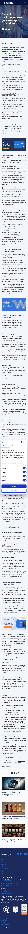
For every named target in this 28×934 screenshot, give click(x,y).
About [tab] (23, 445)
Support (3, 871)
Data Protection (5, 924)
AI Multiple (6, 662)
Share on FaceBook (3, 30)
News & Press (4, 868)
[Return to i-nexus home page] (8, 2)
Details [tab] (14, 445)
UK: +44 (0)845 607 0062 (7, 890)
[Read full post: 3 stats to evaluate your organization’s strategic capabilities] (14, 783)
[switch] (25, 472)
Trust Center (4, 926)
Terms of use (4, 920)
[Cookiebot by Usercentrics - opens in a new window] (21, 442)
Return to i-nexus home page (6, 855)
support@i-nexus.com (7, 893)
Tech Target (5, 171)
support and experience (16, 686)
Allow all (14, 486)
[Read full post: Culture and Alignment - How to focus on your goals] (14, 808)
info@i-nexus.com (6, 885)
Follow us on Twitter (21, 854)
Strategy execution (6, 766)
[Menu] (24, 2)
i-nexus (3, 42)
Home (2, 859)
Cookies (3, 922)
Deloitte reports (15, 655)
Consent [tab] (5, 445)
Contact (3, 875)
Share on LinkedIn (9, 30)
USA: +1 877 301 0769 (6, 891)
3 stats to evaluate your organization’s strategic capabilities (11, 794)
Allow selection (14, 490)
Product (3, 861)
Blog (2, 873)
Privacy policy (4, 919)
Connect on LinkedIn (18, 854)
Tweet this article (6, 30)
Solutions (3, 864)
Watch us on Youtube (25, 854)
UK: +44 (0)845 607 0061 (7, 881)
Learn (2, 866)
